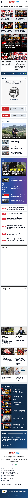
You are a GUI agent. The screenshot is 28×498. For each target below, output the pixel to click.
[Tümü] (25, 433)
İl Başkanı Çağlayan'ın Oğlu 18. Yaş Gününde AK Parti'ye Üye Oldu (16, 240)
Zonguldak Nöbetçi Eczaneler (10, 468)
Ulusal (4, 248)
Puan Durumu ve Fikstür (8, 475)
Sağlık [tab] (14, 115)
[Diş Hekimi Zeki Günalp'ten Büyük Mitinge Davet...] (20, 371)
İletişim (9, 484)
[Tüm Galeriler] (25, 121)
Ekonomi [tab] (6, 115)
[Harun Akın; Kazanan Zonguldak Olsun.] (5, 187)
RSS (5, 491)
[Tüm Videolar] (25, 160)
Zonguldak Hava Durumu (8, 470)
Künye (3, 484)
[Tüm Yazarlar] (25, 78)
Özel (3, 336)
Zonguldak (4, 6)
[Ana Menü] (1, 2)
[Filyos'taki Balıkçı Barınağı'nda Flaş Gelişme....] (5, 142)
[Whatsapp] (15, 464)
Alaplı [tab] (5, 109)
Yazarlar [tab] (5, 78)
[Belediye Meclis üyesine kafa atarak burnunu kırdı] (5, 201)
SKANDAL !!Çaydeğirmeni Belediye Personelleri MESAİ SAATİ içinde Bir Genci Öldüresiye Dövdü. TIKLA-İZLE (7, 341)
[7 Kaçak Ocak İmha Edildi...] (7, 371)
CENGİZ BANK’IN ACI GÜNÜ (15, 213)
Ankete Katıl (6, 445)
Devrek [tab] (21, 109)
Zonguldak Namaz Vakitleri (9, 472)
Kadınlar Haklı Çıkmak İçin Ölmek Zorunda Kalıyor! (14, 82)
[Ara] (26, 2)
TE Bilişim (17, 495)
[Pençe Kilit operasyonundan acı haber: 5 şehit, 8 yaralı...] (7, 351)
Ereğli (11, 6)
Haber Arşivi (6, 480)
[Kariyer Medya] (14, 2)
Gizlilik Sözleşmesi (17, 484)
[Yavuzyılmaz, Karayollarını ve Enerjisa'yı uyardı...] (20, 331)
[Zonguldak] (25, 288)
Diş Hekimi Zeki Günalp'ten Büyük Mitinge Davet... (20, 379)
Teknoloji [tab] (22, 115)
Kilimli (25, 6)
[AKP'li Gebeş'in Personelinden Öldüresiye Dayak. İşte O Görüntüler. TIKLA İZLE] (5, 179)
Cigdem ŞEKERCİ (14, 99)
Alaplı (16, 6)
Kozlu (20, 6)
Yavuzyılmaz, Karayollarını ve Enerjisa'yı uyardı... (20, 339)
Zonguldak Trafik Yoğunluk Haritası (11, 473)
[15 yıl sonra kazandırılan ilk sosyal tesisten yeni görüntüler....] (5, 195)
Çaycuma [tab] (13, 109)
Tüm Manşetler (6, 477)
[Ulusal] (25, 247)
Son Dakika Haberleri (8, 478)
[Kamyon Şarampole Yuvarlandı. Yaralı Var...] (5, 147)
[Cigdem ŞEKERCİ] (14, 92)
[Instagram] (13, 464)
